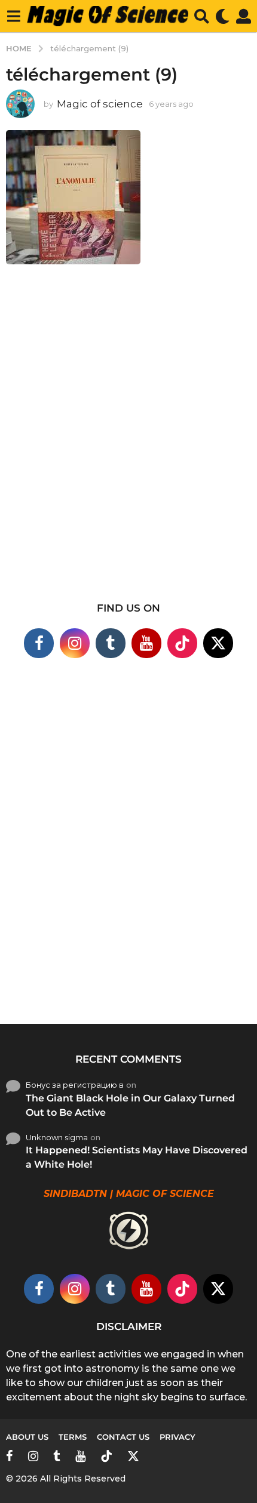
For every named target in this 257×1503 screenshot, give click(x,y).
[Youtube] (146, 643)
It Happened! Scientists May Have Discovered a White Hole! (136, 1157)
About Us (27, 1437)
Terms (73, 1437)
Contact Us (123, 1437)
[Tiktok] (182, 643)
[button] (13, 16)
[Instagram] (75, 643)
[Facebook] (39, 643)
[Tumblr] (111, 643)
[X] (218, 643)
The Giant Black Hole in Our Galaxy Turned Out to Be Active (130, 1105)
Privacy (177, 1437)
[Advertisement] (128, 436)
